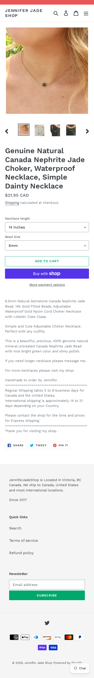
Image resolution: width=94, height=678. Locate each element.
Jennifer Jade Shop (23, 13)
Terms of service (23, 540)
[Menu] (86, 13)
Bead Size (12, 237)
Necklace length (17, 218)
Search (15, 528)
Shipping (12, 203)
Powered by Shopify (67, 662)
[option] (24, 130)
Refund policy (21, 553)
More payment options (47, 284)
